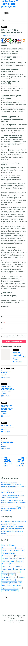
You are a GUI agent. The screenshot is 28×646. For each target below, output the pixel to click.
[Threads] (13, 40)
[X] (5, 40)
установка (19, 580)
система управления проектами (11, 572)
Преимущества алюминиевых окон (7, 426)
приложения (5, 561)
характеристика (6, 588)
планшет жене (19, 556)
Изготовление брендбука (5, 371)
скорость (4, 574)
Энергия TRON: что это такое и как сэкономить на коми (11, 491)
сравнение (21, 577)
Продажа (12, 545)
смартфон (12, 574)
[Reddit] (8, 40)
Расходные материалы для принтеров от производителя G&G (19, 354)
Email (3, 322)
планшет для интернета (8, 553)
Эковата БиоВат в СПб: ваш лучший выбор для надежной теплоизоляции (7, 389)
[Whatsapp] (10, 40)
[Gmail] (21, 40)
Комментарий (5, 306)
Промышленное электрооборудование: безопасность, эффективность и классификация (13, 508)
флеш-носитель (11, 585)
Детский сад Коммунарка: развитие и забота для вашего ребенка (12, 496)
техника (12, 580)
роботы (10, 569)
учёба (20, 582)
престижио (22, 558)
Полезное (4, 26)
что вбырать (5, 590)
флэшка (19, 585)
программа (5, 564)
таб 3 (7, 580)
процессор (18, 566)
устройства (5, 582)
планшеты (5, 558)
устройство (13, 582)
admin (4, 35)
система (22, 569)
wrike (3, 545)
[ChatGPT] (16, 40)
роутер (16, 569)
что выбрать (14, 590)
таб (3, 580)
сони (15, 577)
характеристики (17, 588)
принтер (13, 561)
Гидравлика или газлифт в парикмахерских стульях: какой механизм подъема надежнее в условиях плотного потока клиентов (13, 485)
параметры (20, 548)
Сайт (2, 328)
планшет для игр (19, 550)
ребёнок (4, 569)
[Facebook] (2, 40)
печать (4, 550)
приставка (20, 561)
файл (3, 585)
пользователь (13, 558)
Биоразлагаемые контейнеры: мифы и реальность (7, 442)
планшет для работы (7, 556)
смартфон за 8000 (7, 577)
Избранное (4, 368)
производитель (14, 564)
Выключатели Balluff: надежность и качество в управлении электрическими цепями (13, 502)
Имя (2, 316)
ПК (7, 545)
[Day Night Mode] (5, 13)
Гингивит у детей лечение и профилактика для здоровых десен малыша (7, 408)
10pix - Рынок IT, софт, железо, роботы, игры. (9, 4)
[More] (24, 40)
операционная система (8, 548)
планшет (10, 550)
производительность (8, 566)
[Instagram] (18, 40)
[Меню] (26, 4)
